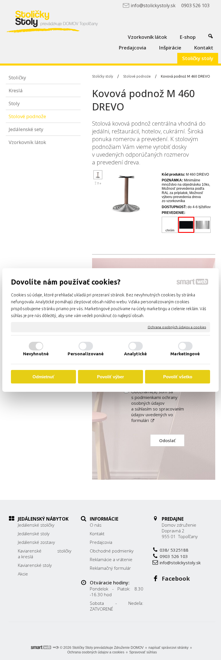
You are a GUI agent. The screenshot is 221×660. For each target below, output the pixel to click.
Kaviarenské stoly (35, 565)
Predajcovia (101, 542)
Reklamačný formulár (110, 568)
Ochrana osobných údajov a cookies (177, 327)
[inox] (203, 225)
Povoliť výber (110, 376)
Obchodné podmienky (112, 551)
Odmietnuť (43, 376)
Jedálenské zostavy (36, 542)
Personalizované (86, 353)
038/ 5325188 (174, 550)
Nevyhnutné (36, 353)
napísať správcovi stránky (168, 648)
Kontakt (97, 533)
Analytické (135, 353)
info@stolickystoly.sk (180, 562)
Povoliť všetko (177, 376)
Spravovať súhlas (143, 652)
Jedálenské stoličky (36, 525)
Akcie (23, 574)
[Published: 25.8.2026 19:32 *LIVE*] (55, 648)
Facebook (176, 578)
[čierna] (186, 225)
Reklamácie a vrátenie (111, 559)
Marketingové (185, 353)
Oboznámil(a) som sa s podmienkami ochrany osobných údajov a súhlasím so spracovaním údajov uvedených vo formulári (157, 406)
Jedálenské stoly (33, 533)
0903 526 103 (174, 556)
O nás (96, 525)
